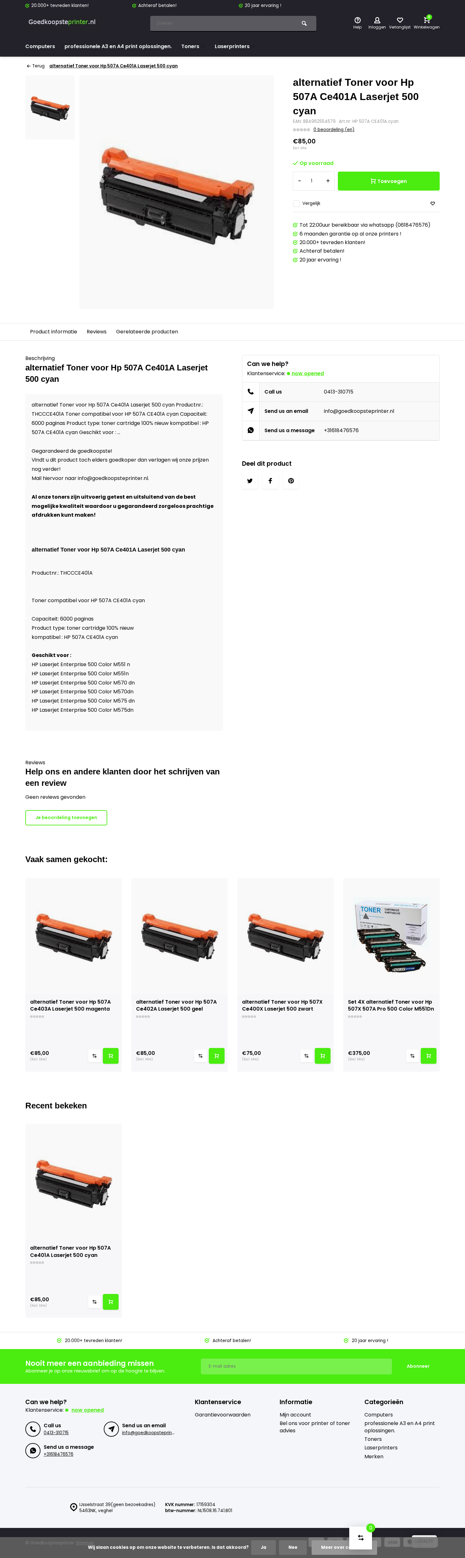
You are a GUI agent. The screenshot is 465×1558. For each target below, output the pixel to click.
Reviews (97, 331)
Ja (263, 1547)
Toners (190, 46)
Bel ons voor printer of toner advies (315, 1427)
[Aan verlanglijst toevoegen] (433, 204)
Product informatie (53, 331)
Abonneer (418, 1366)
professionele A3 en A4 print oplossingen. (118, 46)
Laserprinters (232, 46)
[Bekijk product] (111, 1056)
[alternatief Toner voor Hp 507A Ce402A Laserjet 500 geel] (179, 936)
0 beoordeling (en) (334, 130)
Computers (40, 46)
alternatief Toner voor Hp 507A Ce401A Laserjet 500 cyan (113, 66)
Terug (38, 66)
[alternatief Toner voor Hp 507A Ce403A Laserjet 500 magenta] (73, 936)
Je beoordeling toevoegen (66, 817)
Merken (373, 1456)
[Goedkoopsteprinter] (63, 23)
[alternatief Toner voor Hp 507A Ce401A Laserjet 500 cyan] (73, 1182)
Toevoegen (392, 181)
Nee (292, 1547)
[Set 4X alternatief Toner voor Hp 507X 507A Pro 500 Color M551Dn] (391, 936)
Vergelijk (311, 203)
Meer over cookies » (344, 1547)
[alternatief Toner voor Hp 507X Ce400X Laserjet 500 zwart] (285, 936)
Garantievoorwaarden (223, 1414)
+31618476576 (341, 430)
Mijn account (295, 1414)
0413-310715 (338, 391)
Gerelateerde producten (147, 331)
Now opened (308, 373)
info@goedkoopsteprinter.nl (359, 411)
